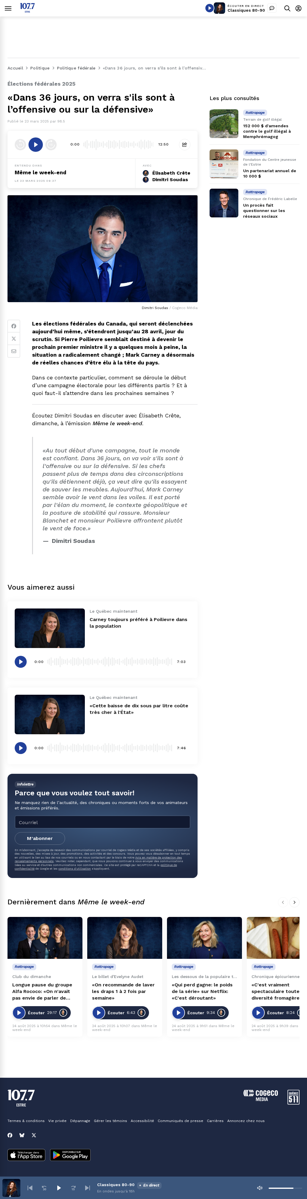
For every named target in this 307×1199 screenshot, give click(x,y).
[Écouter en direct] (209, 8)
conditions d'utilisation (74, 868)
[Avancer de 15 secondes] (51, 144)
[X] (33, 1135)
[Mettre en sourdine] (259, 1188)
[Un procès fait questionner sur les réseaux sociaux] (224, 203)
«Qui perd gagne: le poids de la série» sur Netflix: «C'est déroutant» (202, 991)
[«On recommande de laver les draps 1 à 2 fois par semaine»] (124, 938)
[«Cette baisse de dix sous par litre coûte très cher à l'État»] (50, 714)
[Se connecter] (298, 8)
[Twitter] (13, 338)
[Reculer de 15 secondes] (20, 144)
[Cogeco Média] (260, 1099)
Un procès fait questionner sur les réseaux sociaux (264, 210)
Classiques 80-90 (246, 10)
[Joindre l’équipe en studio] (271, 8)
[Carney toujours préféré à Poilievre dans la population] (50, 628)
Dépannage (80, 1121)
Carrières (215, 1121)
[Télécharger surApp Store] (26, 1155)
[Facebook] (13, 326)
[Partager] (184, 144)
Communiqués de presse (180, 1121)
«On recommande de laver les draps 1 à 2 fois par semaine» (123, 991)
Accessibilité (142, 1121)
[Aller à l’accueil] (27, 11)
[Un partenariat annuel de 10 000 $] (224, 163)
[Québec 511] (294, 1103)
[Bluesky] (21, 1135)
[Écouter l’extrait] (35, 144)
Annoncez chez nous (246, 1121)
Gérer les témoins (110, 1121)
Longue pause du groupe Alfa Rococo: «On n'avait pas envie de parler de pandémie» (42, 991)
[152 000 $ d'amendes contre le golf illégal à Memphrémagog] (224, 123)
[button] (30, 1188)
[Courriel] (13, 351)
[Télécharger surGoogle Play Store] (70, 1155)
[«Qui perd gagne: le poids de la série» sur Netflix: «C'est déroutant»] (204, 938)
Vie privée (57, 1121)
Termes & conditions (26, 1121)
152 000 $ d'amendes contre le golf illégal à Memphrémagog (267, 131)
